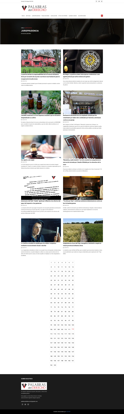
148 (51, 356)
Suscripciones (82, 15)
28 (72, 276)
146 (69, 351)
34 (69, 280)
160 (69, 360)
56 (72, 294)
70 (72, 302)
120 (51, 338)
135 (55, 347)
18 (62, 271)
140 (73, 347)
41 (69, 285)
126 (73, 338)
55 (69, 294)
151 (62, 356)
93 (55, 320)
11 (62, 267)
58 (55, 298)
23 (55, 276)
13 (69, 267)
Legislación (54, 15)
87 (58, 316)
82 (65, 311)
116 (62, 334)
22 (51, 276)
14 (72, 267)
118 (69, 334)
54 (65, 294)
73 (58, 307)
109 (62, 329)
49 (72, 289)
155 (51, 360)
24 (58, 276)
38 (58, 285)
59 (58, 298)
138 (66, 347)
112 (73, 329)
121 (55, 338)
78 (51, 311)
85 (51, 316)
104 (69, 325)
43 (51, 289)
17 (58, 271)
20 (69, 271)
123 (62, 338)
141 (51, 351)
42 (72, 285)
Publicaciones (45, 15)
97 (69, 320)
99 (51, 325)
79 (55, 311)
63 (72, 298)
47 (65, 289)
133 (73, 343)
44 (55, 289)
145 (66, 351)
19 (65, 271)
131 (66, 343)
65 (55, 302)
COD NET (68, 411)
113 (51, 334)
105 (73, 325)
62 (69, 298)
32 (62, 280)
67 (62, 302)
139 (69, 347)
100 (55, 325)
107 (55, 329)
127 (51, 343)
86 (55, 316)
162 (51, 365)
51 (55, 294)
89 (65, 316)
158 (62, 360)
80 (58, 311)
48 (69, 289)
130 (62, 343)
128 (55, 343)
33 (65, 280)
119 (73, 334)
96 (65, 320)
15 (51, 271)
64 (51, 302)
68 (65, 302)
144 (62, 351)
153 (69, 356)
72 (55, 307)
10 (58, 267)
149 (55, 356)
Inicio (23, 15)
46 (62, 289)
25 (62, 276)
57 (51, 298)
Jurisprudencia (36, 15)
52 (58, 294)
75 (65, 307)
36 (51, 285)
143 (58, 351)
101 (58, 325)
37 (55, 285)
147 (73, 351)
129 (58, 343)
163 (55, 365)
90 (69, 316)
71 (51, 307)
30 (55, 280)
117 (66, 334)
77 (72, 307)
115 (58, 334)
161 (73, 360)
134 (51, 347)
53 (62, 294)
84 (72, 311)
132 (69, 343)
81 (62, 311)
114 (55, 334)
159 (66, 360)
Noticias (28, 15)
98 (72, 320)
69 (69, 302)
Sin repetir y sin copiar (27, 160)
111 (69, 329)
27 (69, 276)
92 (51, 320)
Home (22, 27)
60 (62, 298)
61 (65, 298)
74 (62, 307)
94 (58, 320)
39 (62, 285)
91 (72, 316)
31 (58, 280)
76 (69, 307)
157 (58, 360)
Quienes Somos (73, 15)
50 (51, 294)
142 (55, 351)
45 (58, 289)
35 (72, 280)
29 (51, 280)
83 (69, 311)
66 (58, 302)
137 (62, 347)
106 (51, 329)
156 (55, 360)
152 (66, 356)
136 (58, 347)
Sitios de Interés (62, 15)
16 (55, 271)
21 (72, 271)
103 (66, 325)
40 (65, 285)
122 (58, 338)
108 (58, 329)
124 (66, 338)
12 (65, 267)
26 (65, 276)
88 (62, 316)
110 (66, 329)
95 (62, 320)
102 (62, 325)
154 (73, 356)
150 (58, 356)
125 (69, 338)
